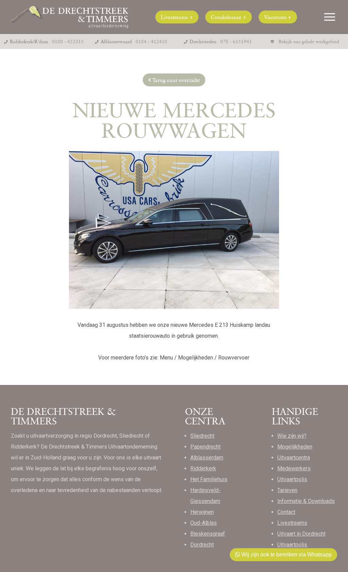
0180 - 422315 (68, 41)
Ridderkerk (203, 468)
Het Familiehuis (208, 479)
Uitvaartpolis (292, 479)
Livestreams (175, 17)
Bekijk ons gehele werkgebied (309, 41)
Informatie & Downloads (306, 501)
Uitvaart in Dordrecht (301, 534)
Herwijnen (202, 512)
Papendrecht (205, 446)
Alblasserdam (206, 457)
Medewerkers (294, 468)
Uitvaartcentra (293, 457)
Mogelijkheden (294, 446)
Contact (286, 512)
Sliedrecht (202, 436)
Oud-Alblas (203, 523)
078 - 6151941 (236, 41)
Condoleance (227, 17)
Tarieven (287, 490)
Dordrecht (202, 544)
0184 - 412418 (151, 41)
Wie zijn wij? (292, 436)
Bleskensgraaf (207, 534)
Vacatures (276, 17)
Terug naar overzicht (175, 80)
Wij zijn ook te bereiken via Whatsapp (286, 554)
